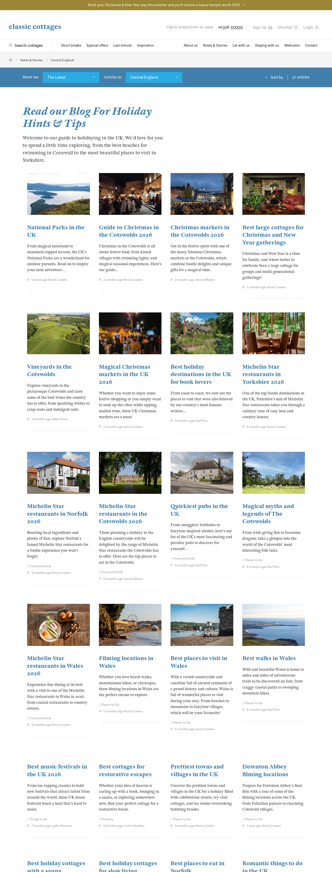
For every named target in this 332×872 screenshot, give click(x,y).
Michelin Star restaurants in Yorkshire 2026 (263, 374)
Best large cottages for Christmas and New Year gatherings (273, 235)
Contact (311, 45)
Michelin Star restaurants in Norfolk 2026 (57, 514)
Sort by (277, 77)
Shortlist (285, 27)
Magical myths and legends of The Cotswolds (268, 514)
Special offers (97, 45)
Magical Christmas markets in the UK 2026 (124, 374)
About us (191, 45)
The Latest (56, 77)
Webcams (292, 45)
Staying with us (267, 45)
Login (308, 27)
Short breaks (71, 45)
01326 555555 (230, 27)
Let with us (241, 45)
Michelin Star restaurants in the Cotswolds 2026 (123, 514)
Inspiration (145, 45)
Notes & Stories (215, 45)
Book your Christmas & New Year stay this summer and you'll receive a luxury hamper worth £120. (164, 5)
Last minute (122, 45)
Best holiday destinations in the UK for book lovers (201, 374)
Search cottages (28, 45)
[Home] (10, 59)
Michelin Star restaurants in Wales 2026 (55, 666)
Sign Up (260, 27)
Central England (144, 77)
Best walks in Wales (269, 658)
